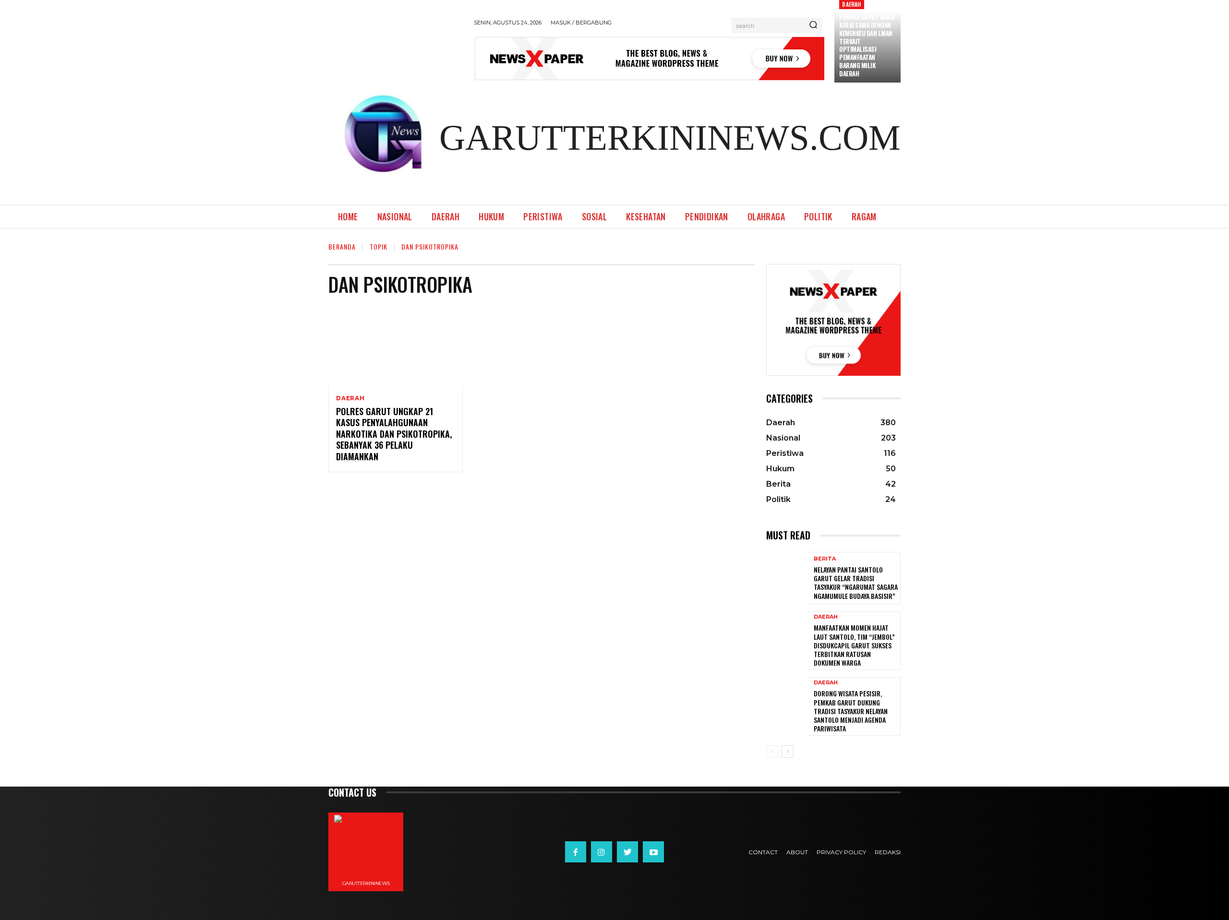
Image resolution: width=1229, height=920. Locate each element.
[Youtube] (653, 851)
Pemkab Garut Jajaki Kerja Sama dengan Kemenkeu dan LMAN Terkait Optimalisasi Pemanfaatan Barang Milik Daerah (867, 45)
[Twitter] (627, 851)
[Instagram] (601, 851)
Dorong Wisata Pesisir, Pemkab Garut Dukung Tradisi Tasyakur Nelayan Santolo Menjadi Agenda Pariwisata (851, 710)
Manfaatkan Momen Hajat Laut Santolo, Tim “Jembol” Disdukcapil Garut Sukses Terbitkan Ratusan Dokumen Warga (854, 645)
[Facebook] (575, 851)
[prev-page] (772, 751)
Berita (825, 559)
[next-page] (788, 751)
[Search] (813, 25)
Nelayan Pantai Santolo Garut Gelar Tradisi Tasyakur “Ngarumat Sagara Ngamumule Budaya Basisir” (856, 582)
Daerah (851, 4)
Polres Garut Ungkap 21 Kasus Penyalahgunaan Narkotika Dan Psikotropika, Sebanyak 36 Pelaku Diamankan (394, 434)
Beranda (342, 246)
